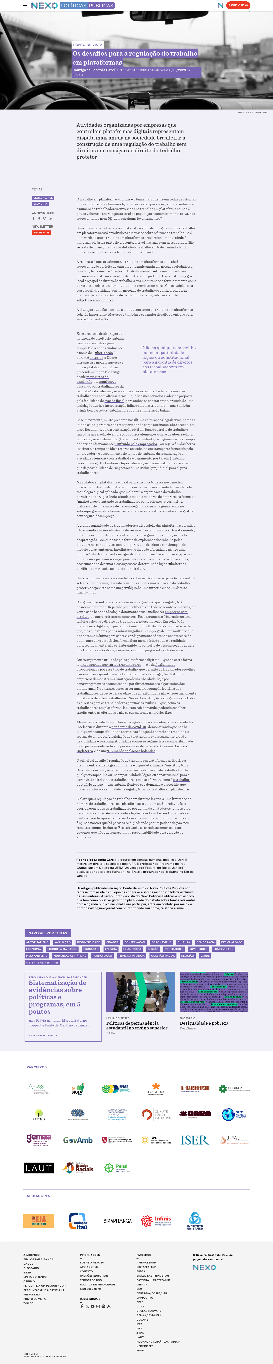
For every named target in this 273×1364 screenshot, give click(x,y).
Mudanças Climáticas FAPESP (157, 1341)
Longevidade (223, 949)
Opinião (29, 1281)
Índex (27, 1272)
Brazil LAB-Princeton (152, 1275)
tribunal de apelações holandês (131, 751)
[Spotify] (103, 1306)
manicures (107, 382)
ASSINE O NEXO (238, 5)
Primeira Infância (132, 955)
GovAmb (142, 1319)
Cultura (184, 942)
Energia (111, 949)
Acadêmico (31, 1254)
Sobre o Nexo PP (92, 1262)
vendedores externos (137, 391)
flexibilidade (165, 665)
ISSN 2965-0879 (90, 1288)
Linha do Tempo (35, 1276)
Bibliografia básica (38, 1259)
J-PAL (140, 1332)
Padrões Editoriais (94, 1275)
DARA (140, 1306)
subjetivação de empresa (96, 300)
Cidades (112, 942)
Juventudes (198, 949)
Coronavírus (161, 942)
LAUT (140, 1337)
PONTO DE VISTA (88, 45)
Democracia (206, 942)
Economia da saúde (62, 949)
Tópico (28, 1303)
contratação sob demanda (97, 439)
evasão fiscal (114, 401)
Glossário (31, 1268)
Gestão (153, 949)
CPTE (139, 1302)
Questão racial (163, 955)
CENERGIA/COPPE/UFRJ (152, 1293)
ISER (139, 1328)
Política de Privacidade (98, 1284)
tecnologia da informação (97, 391)
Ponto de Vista (34, 1298)
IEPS (139, 1324)
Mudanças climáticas (70, 955)
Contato (86, 1271)
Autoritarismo (37, 942)
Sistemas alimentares (42, 962)
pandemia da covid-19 (129, 727)
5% (110, 218)
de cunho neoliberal (171, 290)
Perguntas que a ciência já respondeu (44, 1292)
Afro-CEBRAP (146, 1262)
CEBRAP (141, 1284)
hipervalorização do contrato (144, 463)
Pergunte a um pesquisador (44, 1285)
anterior (96, 358)
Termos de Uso (91, 1280)
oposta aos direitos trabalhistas (102, 698)
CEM (139, 1288)
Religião (187, 955)
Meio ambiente (36, 955)
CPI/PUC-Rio (144, 1297)
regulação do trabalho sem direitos (133, 271)
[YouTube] (93, 1306)
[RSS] (109, 1306)
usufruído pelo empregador (136, 444)
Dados (28, 1263)
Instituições (174, 949)
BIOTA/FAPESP (146, 1266)
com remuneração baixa (150, 410)
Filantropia (132, 949)
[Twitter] (87, 1306)
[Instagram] (98, 1306)
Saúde (205, 955)
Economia (40, 203)
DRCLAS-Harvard (148, 1310)
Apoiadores (89, 1266)
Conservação (135, 942)
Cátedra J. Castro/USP (153, 1280)
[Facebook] (82, 1306)
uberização (104, 353)
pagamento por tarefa (152, 458)
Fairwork (118, 871)
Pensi (140, 1350)
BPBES (140, 1271)
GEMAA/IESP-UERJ (148, 1315)
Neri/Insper (144, 1346)
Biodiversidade (88, 942)
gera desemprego (147, 621)
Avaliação (63, 942)
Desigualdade (43, 197)
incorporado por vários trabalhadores (111, 665)
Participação (102, 955)
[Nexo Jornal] (220, 5)
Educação (91, 949)
